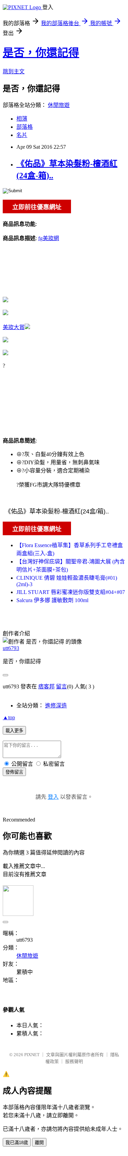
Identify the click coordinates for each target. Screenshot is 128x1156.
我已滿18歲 (16, 1142)
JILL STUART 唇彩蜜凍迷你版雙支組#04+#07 (70, 592)
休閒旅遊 (59, 105)
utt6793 (11, 648)
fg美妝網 (48, 238)
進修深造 (56, 705)
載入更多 (14, 730)
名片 (21, 135)
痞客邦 (46, 686)
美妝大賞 (14, 327)
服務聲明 (74, 1061)
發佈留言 (14, 772)
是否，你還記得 (41, 53)
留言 (61, 686)
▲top (9, 717)
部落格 (24, 127)
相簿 (21, 119)
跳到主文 (14, 71)
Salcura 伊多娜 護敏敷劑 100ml (52, 600)
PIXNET (32, 1054)
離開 (39, 1142)
